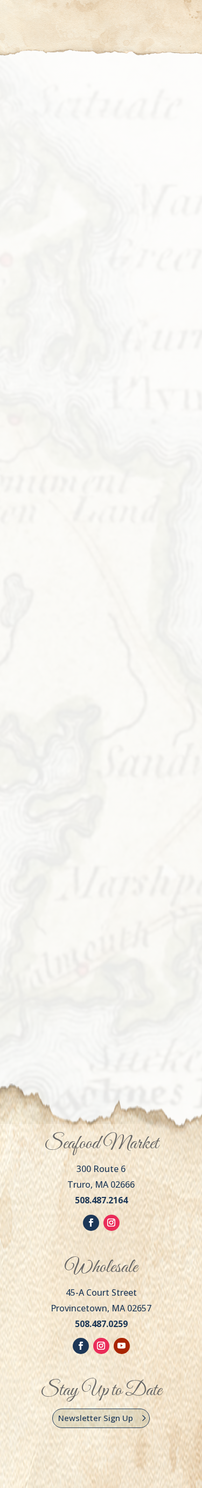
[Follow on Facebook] (91, 1223)
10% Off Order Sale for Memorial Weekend (89, 331)
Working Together (79, 607)
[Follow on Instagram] (111, 1223)
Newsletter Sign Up (95, 1417)
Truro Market (141, 21)
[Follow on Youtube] (122, 1346)
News (41, 352)
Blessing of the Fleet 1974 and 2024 (97, 882)
